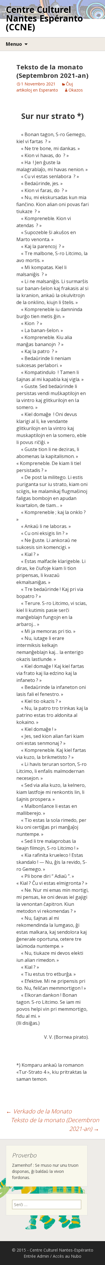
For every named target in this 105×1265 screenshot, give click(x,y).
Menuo (14, 44)
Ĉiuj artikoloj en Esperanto (44, 87)
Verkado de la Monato (39, 1111)
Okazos (76, 90)
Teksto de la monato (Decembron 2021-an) (55, 1124)
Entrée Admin (36, 1256)
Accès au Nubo (67, 1256)
